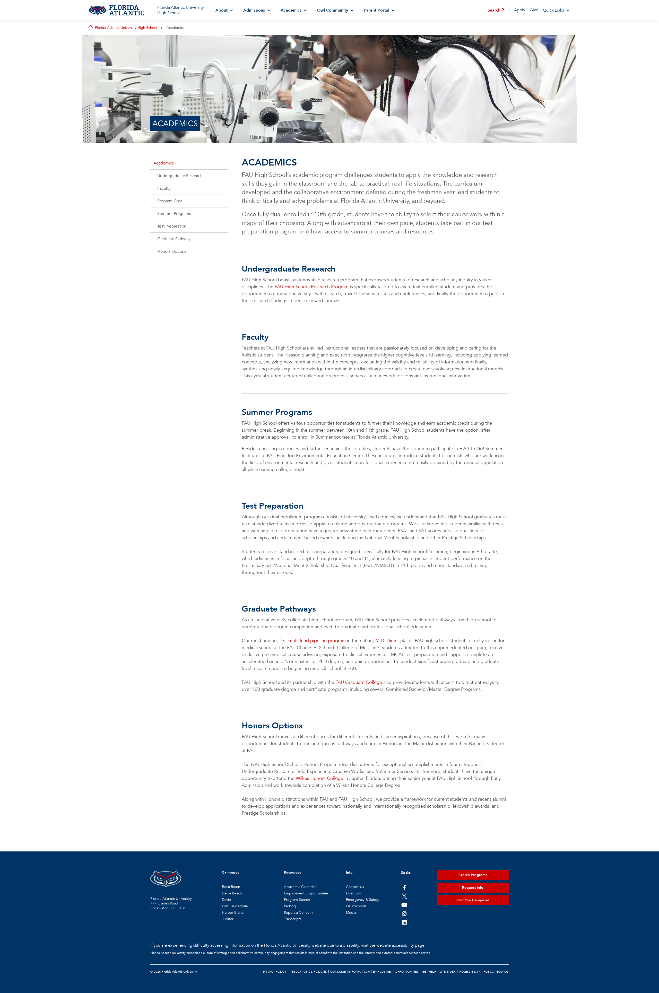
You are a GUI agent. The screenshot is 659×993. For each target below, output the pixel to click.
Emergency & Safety (362, 899)
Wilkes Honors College (319, 778)
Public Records (496, 972)
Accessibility (469, 972)
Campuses (230, 872)
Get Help (429, 972)
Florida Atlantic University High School (180, 10)
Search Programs (472, 875)
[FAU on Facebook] (404, 887)
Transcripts (292, 919)
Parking (290, 906)
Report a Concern (298, 912)
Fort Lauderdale (235, 906)
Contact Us (355, 886)
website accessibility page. (401, 945)
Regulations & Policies (308, 972)
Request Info (472, 887)
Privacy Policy (274, 972)
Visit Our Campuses (472, 900)
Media (351, 912)
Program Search (297, 899)
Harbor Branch (234, 912)
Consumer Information (350, 972)
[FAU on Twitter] (404, 896)
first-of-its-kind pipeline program (312, 641)
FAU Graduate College (358, 682)
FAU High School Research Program (312, 287)
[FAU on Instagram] (404, 913)
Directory (353, 893)
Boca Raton (231, 886)
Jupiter (227, 919)
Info (349, 872)
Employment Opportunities (306, 893)
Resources (292, 872)
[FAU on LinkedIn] (404, 922)
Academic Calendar (300, 886)
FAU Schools (356, 906)
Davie (226, 899)
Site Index (447, 972)
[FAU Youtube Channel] (404, 904)
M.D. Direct (387, 641)
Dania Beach (232, 893)
